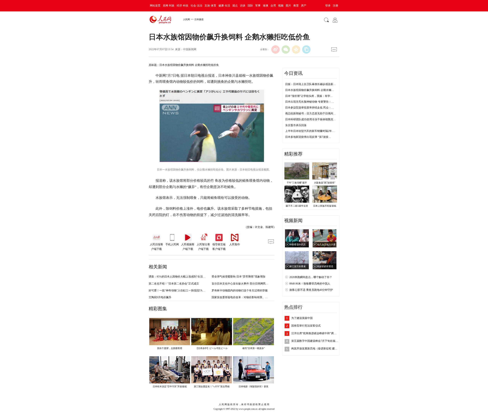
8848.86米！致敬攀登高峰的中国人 (309, 283)
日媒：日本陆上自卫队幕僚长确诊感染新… (310, 84)
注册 (335, 5)
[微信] (286, 49)
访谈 (242, 5)
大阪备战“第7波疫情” (324, 182)
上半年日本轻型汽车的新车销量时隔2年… (310, 131)
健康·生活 (224, 5)
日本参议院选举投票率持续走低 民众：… (309, 107)
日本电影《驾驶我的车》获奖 (253, 386)
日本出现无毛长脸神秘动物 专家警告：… (309, 101)
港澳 (265, 5)
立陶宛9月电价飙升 (160, 297)
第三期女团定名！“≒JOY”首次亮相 (212, 386)
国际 (250, 5)
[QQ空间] (296, 49)
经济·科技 (182, 5)
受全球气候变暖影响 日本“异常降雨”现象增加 (238, 276)
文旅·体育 (210, 5)
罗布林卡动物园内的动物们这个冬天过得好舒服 (240, 290)
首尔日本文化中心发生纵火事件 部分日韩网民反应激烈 (244, 283)
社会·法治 (196, 5)
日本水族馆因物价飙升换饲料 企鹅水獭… (309, 90)
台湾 (273, 5)
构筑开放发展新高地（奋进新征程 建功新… (317, 348)
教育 (296, 5)
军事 (258, 5)
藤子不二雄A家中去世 (297, 206)
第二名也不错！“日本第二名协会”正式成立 (174, 283)
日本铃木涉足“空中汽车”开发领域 (170, 386)
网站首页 (155, 5)
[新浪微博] (275, 49)
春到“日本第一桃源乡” (253, 348)
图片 (288, 5)
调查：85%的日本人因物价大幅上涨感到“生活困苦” (179, 276)
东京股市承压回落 (296, 125)
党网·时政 (168, 5)
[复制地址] (306, 49)
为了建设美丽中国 (302, 318)
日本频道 (199, 19)
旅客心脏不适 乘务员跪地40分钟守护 (311, 289)
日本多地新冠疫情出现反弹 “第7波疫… (308, 136)
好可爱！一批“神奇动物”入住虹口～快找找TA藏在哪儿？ (182, 290)
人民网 (186, 19)
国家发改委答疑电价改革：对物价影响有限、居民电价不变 (246, 297)
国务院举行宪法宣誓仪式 (306, 325)
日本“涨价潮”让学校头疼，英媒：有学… (309, 96)
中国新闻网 (189, 49)
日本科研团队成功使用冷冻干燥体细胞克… (310, 119)
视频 (280, 5)
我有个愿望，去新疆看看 (169, 348)
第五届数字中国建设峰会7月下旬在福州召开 (317, 340)
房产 (303, 5)
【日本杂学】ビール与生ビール (212, 348)
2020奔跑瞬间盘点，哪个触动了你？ (310, 277)
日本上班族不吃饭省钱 (324, 206)
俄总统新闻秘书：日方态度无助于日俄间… (310, 113)
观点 (235, 5)
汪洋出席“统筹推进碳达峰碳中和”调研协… (316, 333)
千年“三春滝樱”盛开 (297, 182)
